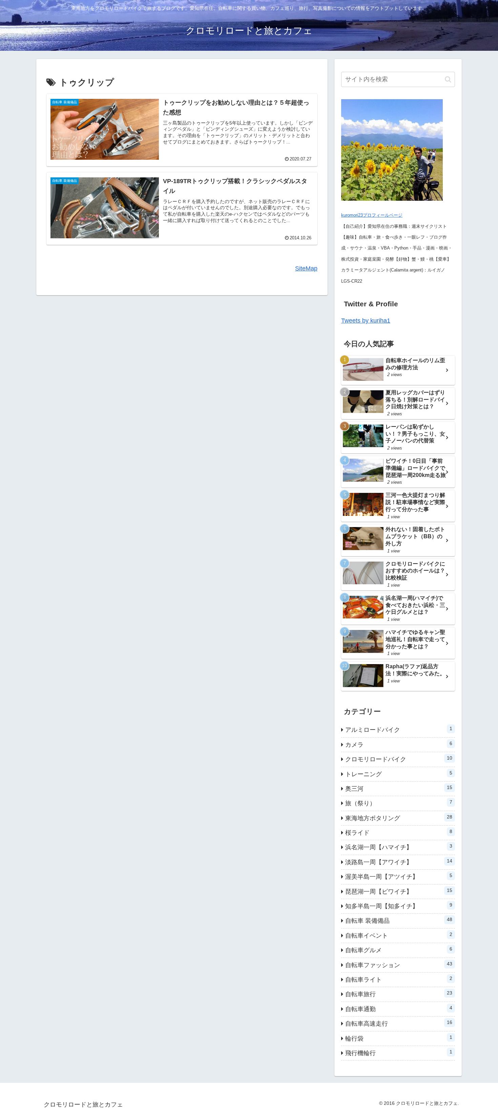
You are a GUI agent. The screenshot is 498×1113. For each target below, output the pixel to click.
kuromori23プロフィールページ (371, 215)
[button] (448, 79)
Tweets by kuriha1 (365, 320)
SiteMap (306, 268)
